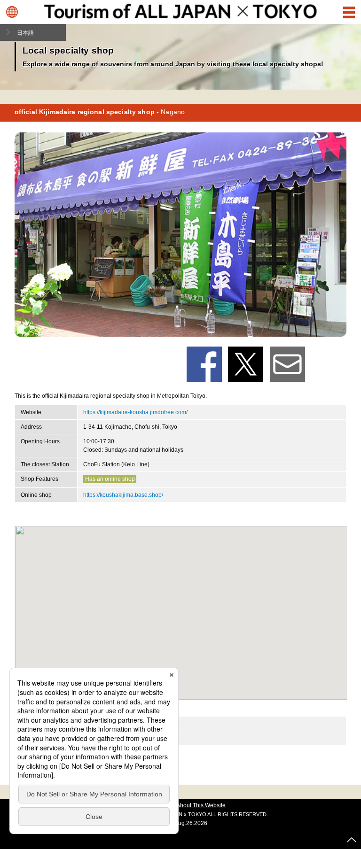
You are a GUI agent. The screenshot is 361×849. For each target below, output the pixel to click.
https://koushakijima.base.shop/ (123, 495)
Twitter (245, 364)
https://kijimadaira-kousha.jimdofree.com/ (135, 412)
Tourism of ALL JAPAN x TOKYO (180, 11)
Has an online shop (110, 479)
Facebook (204, 364)
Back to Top (352, 840)
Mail (287, 364)
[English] (12, 12)
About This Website (201, 805)
